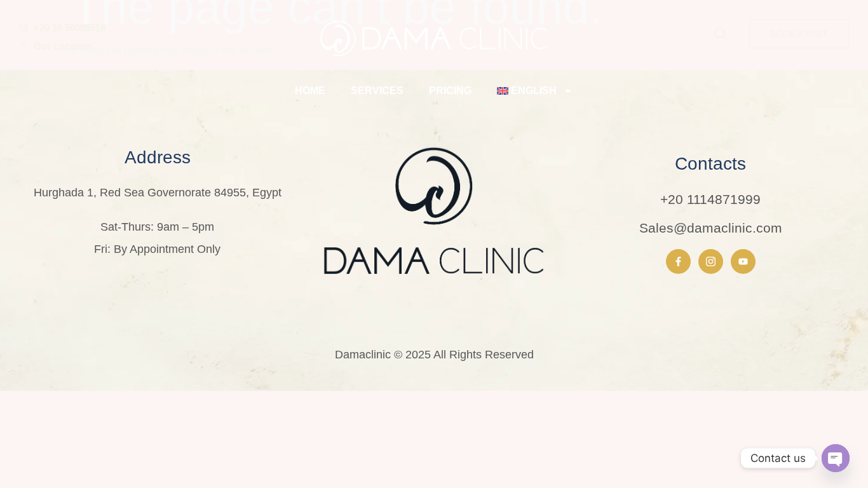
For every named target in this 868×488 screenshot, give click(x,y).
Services (377, 90)
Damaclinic (363, 354)
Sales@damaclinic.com (710, 227)
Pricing (450, 90)
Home (310, 90)
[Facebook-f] (678, 261)
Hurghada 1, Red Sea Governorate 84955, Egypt (157, 192)
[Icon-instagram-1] (710, 261)
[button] (720, 35)
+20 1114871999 (710, 199)
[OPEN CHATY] (836, 458)
